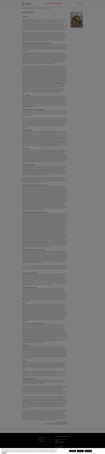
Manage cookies (72, 450)
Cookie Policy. (4, 452)
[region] (52, 451)
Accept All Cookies (88, 450)
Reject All (80, 450)
